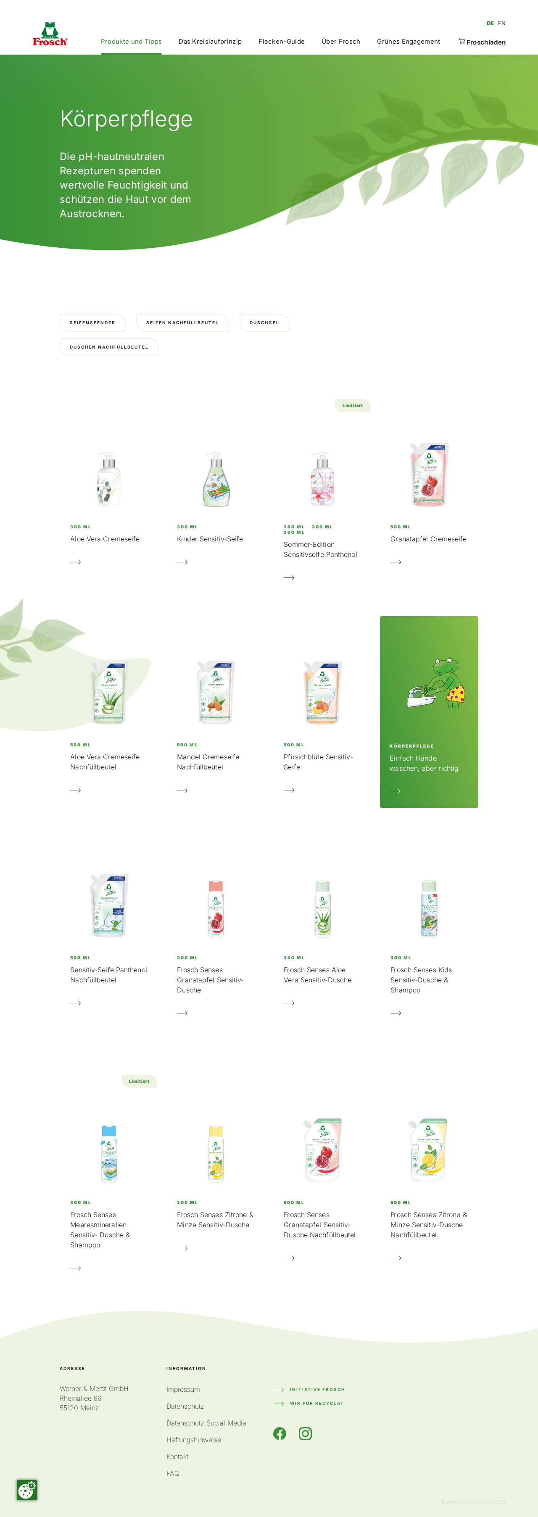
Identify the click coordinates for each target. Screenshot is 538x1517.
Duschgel (265, 322)
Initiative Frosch (317, 1389)
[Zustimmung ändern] (27, 1490)
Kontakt (177, 1456)
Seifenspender (93, 322)
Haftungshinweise (193, 1440)
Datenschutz (185, 1406)
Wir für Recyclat (317, 1403)
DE (490, 23)
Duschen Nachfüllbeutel (109, 346)
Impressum (183, 1389)
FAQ (172, 1473)
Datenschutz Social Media (206, 1423)
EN (502, 23)
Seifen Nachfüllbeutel (182, 322)
